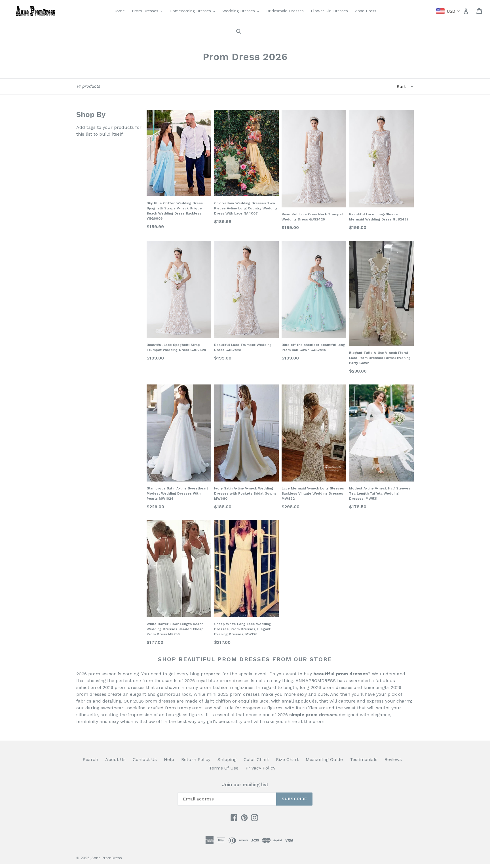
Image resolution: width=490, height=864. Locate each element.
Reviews (393, 759)
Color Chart (256, 759)
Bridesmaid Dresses (285, 11)
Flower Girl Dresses (329, 11)
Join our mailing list (245, 784)
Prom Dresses (148, 10)
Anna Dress (365, 11)
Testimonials (363, 759)
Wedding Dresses (242, 10)
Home (119, 11)
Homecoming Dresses (194, 10)
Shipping (226, 759)
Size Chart (287, 759)
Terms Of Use (223, 768)
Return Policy (195, 759)
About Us (115, 759)
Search (90, 759)
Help (169, 759)
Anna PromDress (106, 858)
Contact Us (145, 759)
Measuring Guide (324, 759)
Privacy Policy (260, 768)
